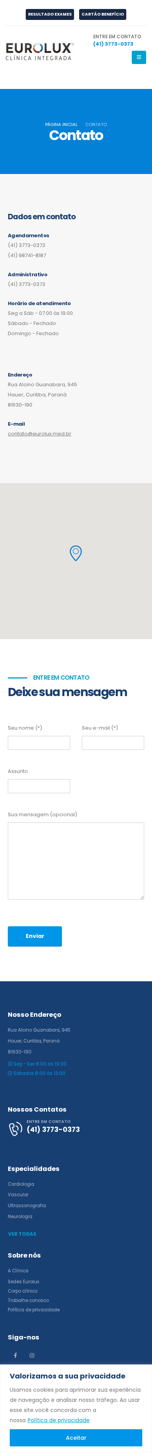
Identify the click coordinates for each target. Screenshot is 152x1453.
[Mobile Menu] (139, 57)
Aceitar (76, 1438)
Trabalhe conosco (28, 1300)
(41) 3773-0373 (26, 245)
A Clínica (18, 1271)
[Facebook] (15, 1355)
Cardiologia (21, 1184)
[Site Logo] (40, 51)
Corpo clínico (22, 1291)
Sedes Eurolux (23, 1282)
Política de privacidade (59, 1420)
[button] (76, 553)
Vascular (18, 1195)
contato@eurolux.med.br (39, 433)
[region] (76, 1408)
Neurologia (20, 1216)
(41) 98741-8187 (27, 255)
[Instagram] (32, 1355)
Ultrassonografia (27, 1206)
